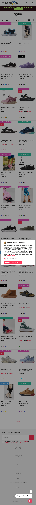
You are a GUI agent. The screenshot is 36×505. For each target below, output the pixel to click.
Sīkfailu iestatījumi (12, 258)
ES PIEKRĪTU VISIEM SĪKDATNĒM (13, 262)
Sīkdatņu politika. (11, 255)
